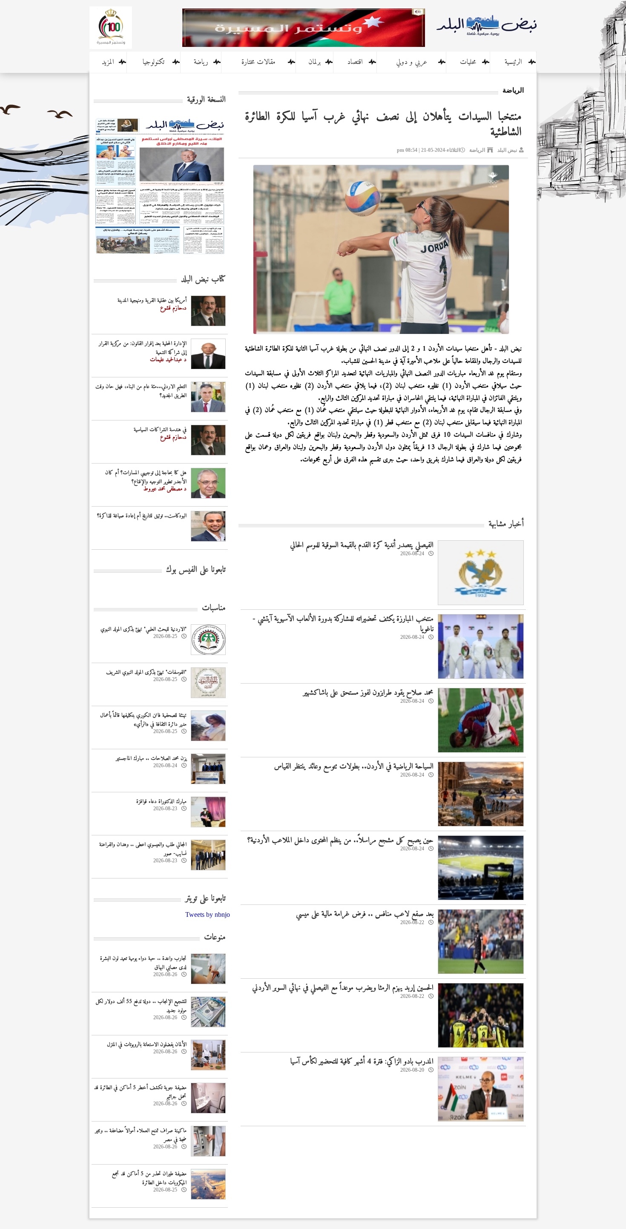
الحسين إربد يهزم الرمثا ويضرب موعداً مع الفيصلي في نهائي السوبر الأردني (343, 987)
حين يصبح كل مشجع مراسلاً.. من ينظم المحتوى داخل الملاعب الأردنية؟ (340, 840)
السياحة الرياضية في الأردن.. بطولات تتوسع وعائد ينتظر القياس (354, 766)
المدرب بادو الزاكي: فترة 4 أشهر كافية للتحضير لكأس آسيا (362, 1061)
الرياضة (477, 150)
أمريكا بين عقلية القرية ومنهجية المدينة (152, 300)
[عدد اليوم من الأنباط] (159, 256)
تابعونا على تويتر (205, 898)
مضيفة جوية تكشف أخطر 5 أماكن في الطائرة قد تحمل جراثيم (140, 1092)
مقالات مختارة (258, 62)
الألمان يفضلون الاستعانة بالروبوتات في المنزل (147, 1044)
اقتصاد (355, 62)
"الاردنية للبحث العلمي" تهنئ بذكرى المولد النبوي (144, 629)
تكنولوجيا (153, 62)
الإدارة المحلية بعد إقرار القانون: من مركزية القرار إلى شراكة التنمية (143, 348)
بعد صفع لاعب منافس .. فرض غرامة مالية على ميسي (365, 914)
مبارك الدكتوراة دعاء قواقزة (161, 801)
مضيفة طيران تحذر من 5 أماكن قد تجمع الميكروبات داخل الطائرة (149, 1178)
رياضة (201, 62)
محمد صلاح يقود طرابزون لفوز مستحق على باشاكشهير (368, 692)
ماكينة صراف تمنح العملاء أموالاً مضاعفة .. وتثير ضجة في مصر (141, 1135)
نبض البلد (507, 150)
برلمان (314, 62)
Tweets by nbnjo (207, 914)
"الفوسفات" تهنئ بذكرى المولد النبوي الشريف (146, 672)
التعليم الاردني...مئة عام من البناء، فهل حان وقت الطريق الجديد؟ (141, 391)
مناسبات (214, 608)
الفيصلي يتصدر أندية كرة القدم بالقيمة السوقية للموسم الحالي (362, 545)
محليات (468, 62)
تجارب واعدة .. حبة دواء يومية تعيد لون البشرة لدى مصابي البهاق (143, 963)
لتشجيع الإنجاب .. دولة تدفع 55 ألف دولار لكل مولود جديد (141, 1006)
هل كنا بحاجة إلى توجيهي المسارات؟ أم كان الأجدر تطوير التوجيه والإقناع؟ (146, 477)
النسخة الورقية (206, 100)
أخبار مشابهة (506, 524)
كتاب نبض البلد (203, 279)
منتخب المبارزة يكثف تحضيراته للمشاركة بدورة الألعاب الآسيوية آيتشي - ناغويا (343, 623)
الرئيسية (513, 62)
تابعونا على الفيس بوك (196, 569)
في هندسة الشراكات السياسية (160, 430)
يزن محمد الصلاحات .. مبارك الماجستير (151, 758)
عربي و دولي (411, 62)
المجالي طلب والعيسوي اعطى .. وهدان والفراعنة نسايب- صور (143, 849)
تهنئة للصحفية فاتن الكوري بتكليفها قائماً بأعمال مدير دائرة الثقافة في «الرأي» (143, 719)
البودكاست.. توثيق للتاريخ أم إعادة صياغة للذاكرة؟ (142, 516)
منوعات (215, 937)
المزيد (108, 62)
